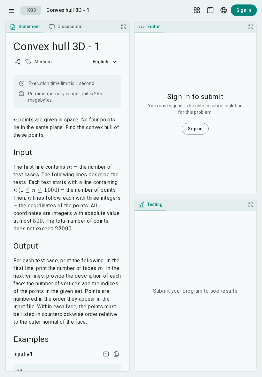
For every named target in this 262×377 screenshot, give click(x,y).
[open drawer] (11, 10)
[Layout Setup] (196, 10)
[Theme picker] (210, 10)
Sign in (243, 10)
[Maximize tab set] (124, 27)
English (101, 61)
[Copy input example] (116, 354)
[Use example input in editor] (106, 354)
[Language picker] (223, 10)
